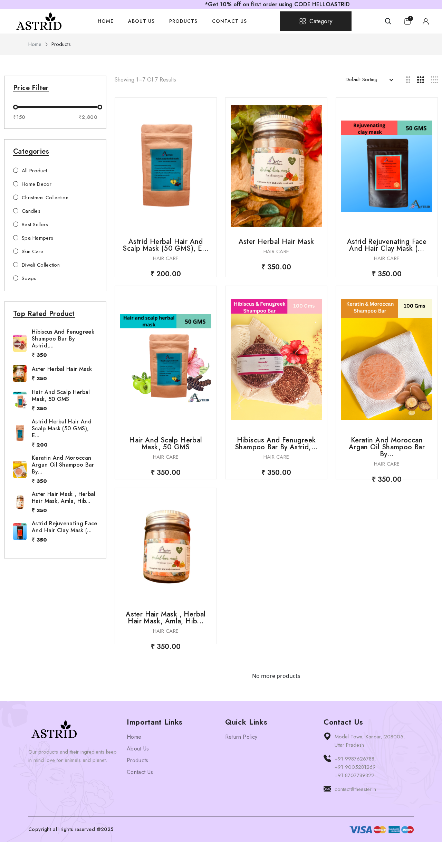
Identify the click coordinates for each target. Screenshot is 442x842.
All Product (34, 170)
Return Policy (241, 737)
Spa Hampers (37, 238)
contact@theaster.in (355, 789)
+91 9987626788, (355, 759)
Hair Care (166, 258)
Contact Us (229, 21)
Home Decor (36, 184)
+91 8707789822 (354, 775)
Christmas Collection (45, 197)
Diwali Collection (41, 265)
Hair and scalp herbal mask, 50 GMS (61, 395)
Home (106, 21)
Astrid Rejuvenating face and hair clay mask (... (64, 526)
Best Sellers (35, 224)
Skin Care (33, 251)
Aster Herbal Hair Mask (62, 369)
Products (183, 21)
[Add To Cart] (165, 166)
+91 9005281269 (355, 767)
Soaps (29, 278)
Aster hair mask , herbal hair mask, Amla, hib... (64, 497)
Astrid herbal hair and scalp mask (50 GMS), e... (62, 428)
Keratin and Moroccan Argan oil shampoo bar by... (63, 465)
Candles (31, 211)
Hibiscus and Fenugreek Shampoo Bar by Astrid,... (63, 339)
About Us (141, 21)
